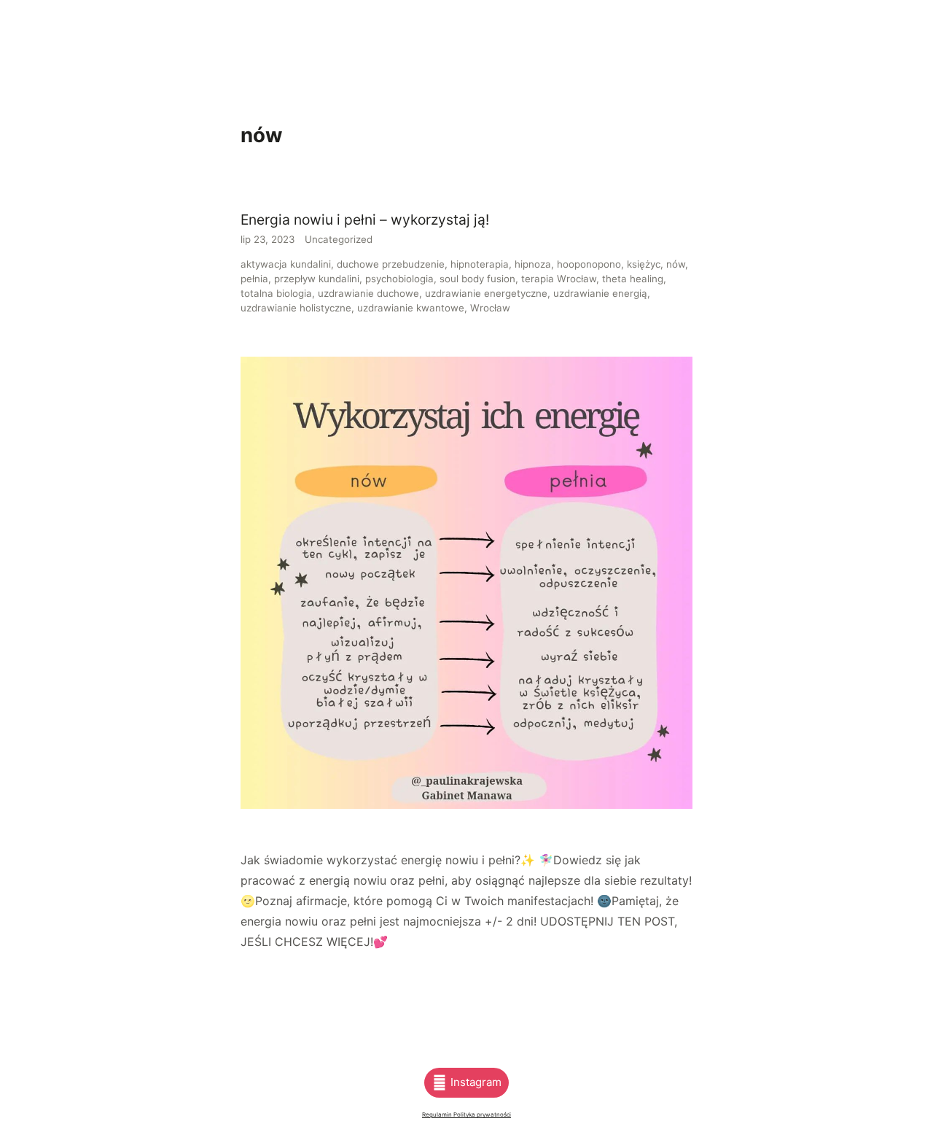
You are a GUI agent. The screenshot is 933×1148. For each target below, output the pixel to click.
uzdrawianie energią (600, 293)
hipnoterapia (479, 264)
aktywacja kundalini (286, 264)
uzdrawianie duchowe (368, 293)
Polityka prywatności (482, 1114)
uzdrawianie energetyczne (486, 293)
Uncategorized (338, 239)
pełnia (254, 278)
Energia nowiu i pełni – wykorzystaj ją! (365, 219)
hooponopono (589, 264)
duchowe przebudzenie (391, 264)
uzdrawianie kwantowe (410, 308)
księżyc (643, 264)
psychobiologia (399, 278)
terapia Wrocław (558, 278)
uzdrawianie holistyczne (296, 308)
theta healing (632, 278)
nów (675, 264)
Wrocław (490, 308)
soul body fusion (477, 278)
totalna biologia (276, 293)
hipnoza (533, 264)
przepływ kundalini (316, 278)
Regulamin (437, 1114)
